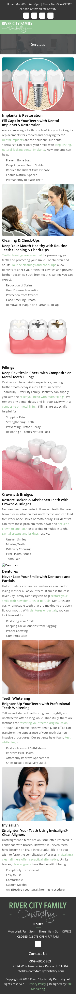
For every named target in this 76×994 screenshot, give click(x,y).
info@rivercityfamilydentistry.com (38, 971)
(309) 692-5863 (38, 961)
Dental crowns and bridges (20, 533)
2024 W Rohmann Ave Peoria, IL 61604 (38, 966)
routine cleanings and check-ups (34, 265)
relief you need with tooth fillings (42, 397)
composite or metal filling (19, 406)
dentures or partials (43, 610)
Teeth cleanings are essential (22, 255)
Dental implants (13, 140)
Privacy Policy (37, 984)
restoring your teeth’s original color (43, 723)
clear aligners (22, 864)
